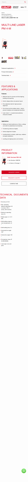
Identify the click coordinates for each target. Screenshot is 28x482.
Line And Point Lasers (7, 16)
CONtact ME (14, 183)
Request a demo (14, 172)
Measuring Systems (6, 14)
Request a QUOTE (14, 178)
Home (3, 12)
